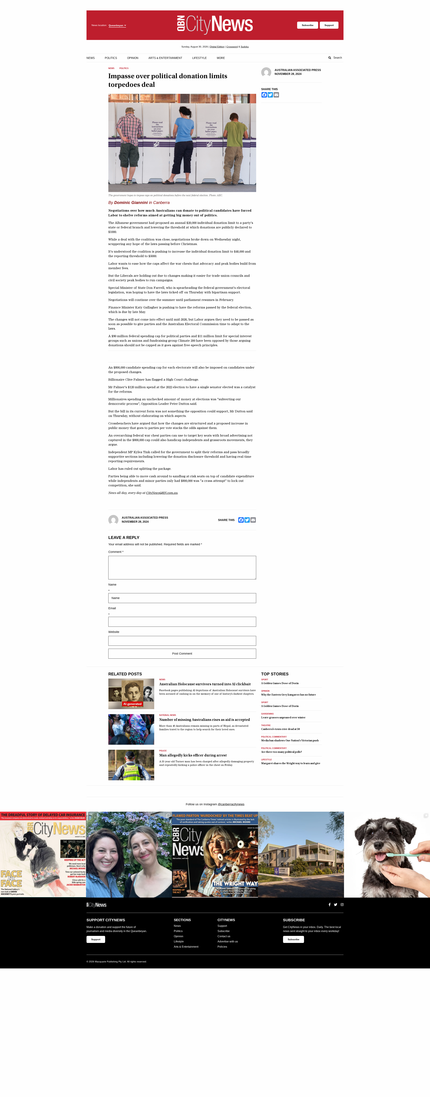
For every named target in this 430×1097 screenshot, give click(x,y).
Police (163, 751)
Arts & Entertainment (165, 58)
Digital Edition (217, 46)
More (221, 58)
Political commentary (274, 737)
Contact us (224, 936)
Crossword (232, 46)
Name (112, 584)
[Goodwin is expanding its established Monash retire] (301, 855)
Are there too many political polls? (281, 751)
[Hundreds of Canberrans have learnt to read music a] (215, 855)
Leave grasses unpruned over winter (283, 717)
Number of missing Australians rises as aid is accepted (204, 720)
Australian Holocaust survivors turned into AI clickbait (205, 684)
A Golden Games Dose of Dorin (280, 683)
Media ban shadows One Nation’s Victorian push (290, 740)
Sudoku (245, 46)
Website (113, 632)
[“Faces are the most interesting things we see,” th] (43, 855)
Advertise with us (228, 941)
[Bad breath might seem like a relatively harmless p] (387, 855)
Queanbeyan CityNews (215, 25)
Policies (222, 946)
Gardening (267, 714)
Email (112, 608)
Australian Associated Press (145, 517)
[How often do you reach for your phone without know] (129, 855)
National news (167, 715)
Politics (111, 58)
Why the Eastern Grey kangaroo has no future (288, 694)
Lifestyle (199, 58)
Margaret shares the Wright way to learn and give (290, 763)
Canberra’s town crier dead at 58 (280, 729)
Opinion (132, 58)
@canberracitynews (231, 804)
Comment (115, 552)
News (91, 58)
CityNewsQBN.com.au (162, 493)
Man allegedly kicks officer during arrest (193, 755)
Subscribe (307, 25)
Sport (264, 680)
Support (329, 25)
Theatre (266, 725)
